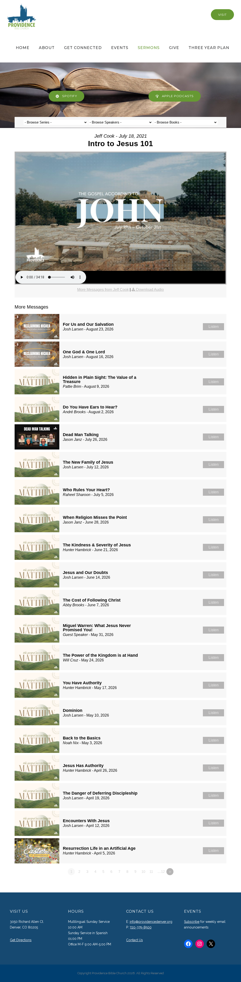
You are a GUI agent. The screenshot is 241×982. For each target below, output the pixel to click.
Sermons (149, 47)
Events (119, 47)
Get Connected (83, 47)
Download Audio (150, 290)
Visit (222, 15)
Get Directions (21, 940)
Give (174, 47)
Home (22, 47)
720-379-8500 (141, 927)
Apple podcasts (178, 96)
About (47, 47)
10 (143, 872)
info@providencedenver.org (151, 922)
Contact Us (134, 940)
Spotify (69, 96)
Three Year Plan (209, 47)
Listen (214, 327)
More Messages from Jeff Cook (103, 290)
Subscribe (191, 922)
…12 (161, 872)
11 (151, 872)
